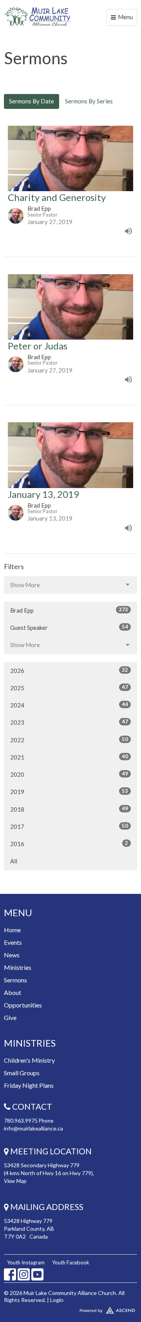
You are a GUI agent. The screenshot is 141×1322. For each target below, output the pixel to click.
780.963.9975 (21, 1120)
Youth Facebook (70, 1262)
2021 (69, 757)
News (12, 954)
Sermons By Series (89, 101)
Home (12, 929)
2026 (69, 670)
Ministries (17, 967)
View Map (15, 1180)
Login (56, 1300)
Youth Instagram (26, 1262)
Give (10, 1017)
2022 (69, 739)
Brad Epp (69, 610)
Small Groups (22, 1072)
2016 (69, 843)
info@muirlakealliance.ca (33, 1128)
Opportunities (23, 1005)
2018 (69, 809)
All (13, 860)
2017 (69, 826)
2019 (69, 791)
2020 (69, 774)
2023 (69, 722)
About (12, 992)
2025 (69, 687)
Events (13, 942)
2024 (69, 705)
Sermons (15, 980)
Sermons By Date (31, 101)
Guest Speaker (69, 627)
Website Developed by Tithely (70, 1308)
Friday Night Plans (29, 1085)
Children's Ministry (29, 1060)
